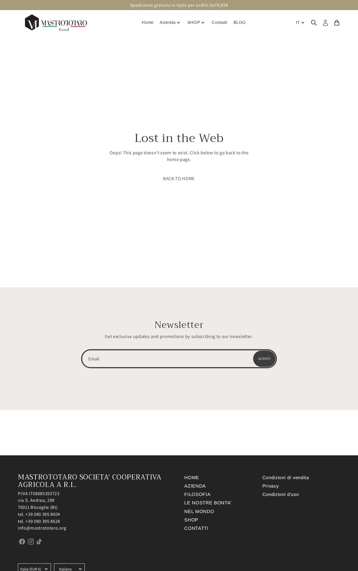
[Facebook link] (22, 541)
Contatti (219, 22)
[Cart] (336, 22)
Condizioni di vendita (285, 477)
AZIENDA (195, 485)
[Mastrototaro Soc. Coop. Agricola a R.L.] (56, 22)
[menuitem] (301, 22)
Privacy (270, 485)
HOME (191, 477)
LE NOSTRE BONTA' (208, 502)
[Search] (313, 22)
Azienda (168, 22)
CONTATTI (196, 528)
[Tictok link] (39, 541)
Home (148, 22)
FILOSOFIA (197, 494)
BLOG (240, 22)
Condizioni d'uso (280, 494)
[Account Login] (325, 23)
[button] (179, 178)
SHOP (193, 22)
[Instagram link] (31, 541)
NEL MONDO (199, 511)
